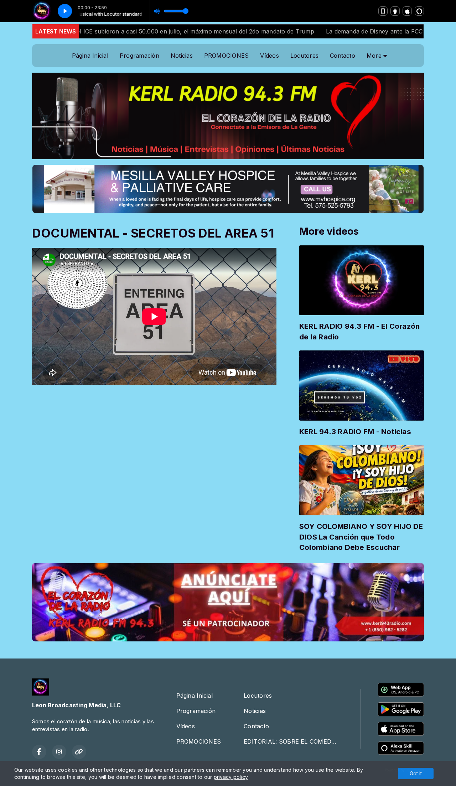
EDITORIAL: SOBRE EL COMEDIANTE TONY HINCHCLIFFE (293, 741)
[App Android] (395, 11)
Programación (139, 55)
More (375, 55)
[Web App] (383, 11)
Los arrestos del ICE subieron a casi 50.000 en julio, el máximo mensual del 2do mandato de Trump (150, 31)
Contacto (342, 55)
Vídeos (269, 55)
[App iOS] (407, 11)
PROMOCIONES (226, 55)
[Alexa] (419, 11)
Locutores (304, 55)
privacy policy (231, 777)
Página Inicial (90, 55)
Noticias (182, 55)
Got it (416, 773)
